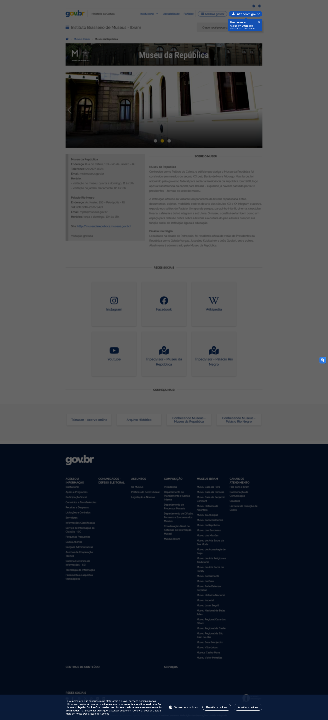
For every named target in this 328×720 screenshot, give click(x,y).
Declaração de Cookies (96, 713)
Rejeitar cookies (216, 707)
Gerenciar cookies (186, 707)
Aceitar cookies (248, 707)
